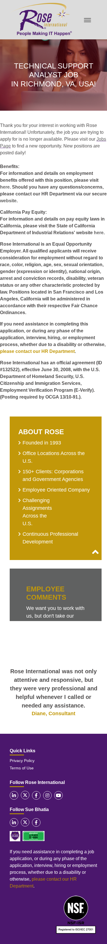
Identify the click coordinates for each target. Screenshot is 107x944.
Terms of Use (22, 768)
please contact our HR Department (37, 351)
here (5, 187)
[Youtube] (58, 795)
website (8, 200)
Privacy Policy (22, 760)
